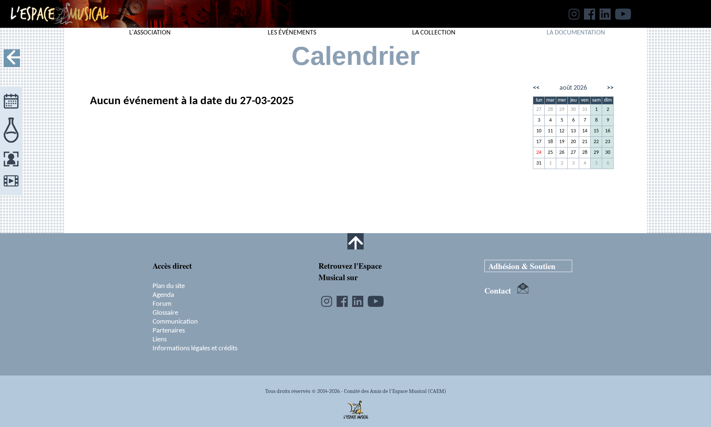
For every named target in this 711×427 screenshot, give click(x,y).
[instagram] (574, 17)
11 (550, 131)
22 (596, 142)
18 (550, 142)
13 (573, 131)
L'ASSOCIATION (150, 33)
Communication (175, 321)
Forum (162, 304)
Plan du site (169, 286)
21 (584, 142)
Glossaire (165, 313)
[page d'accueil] (54, 25)
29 (561, 109)
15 (596, 131)
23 (607, 142)
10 (538, 131)
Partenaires (169, 330)
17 (538, 142)
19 (561, 142)
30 (573, 109)
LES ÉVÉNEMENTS (292, 33)
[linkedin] (605, 17)
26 (561, 152)
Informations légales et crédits (195, 348)
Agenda (163, 295)
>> (610, 88)
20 (573, 142)
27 (538, 109)
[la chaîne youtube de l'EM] (623, 17)
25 (550, 152)
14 (584, 131)
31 (584, 109)
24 (538, 152)
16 (607, 131)
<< (536, 88)
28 (550, 109)
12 (561, 131)
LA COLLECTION (433, 33)
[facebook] (589, 17)
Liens (160, 339)
